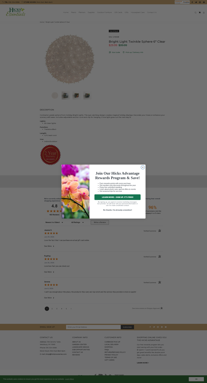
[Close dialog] (143, 167)
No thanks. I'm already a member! (117, 210)
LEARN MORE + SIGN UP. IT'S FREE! (117, 197)
